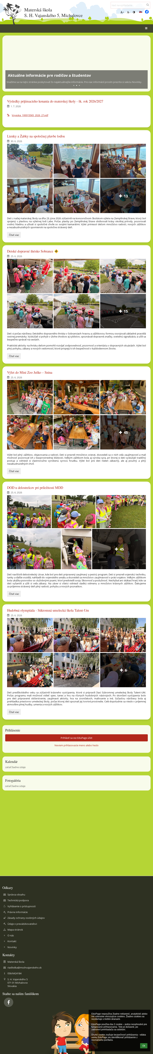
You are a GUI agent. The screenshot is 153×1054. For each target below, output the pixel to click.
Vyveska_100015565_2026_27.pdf (30, 115)
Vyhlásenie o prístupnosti (21, 906)
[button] (133, 12)
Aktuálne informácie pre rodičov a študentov (49, 75)
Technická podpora (18, 900)
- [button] (129, 12)
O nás (10, 935)
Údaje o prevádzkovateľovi (22, 924)
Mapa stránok (15, 929)
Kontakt (11, 941)
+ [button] (123, 12)
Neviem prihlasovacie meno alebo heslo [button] (76, 745)
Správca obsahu (16, 894)
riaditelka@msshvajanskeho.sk (24, 967)
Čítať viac (14, 235)
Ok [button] (143, 1045)
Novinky (12, 947)
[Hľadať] (148, 4)
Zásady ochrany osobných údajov (26, 918)
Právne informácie (17, 912)
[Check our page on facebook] (147, 12)
